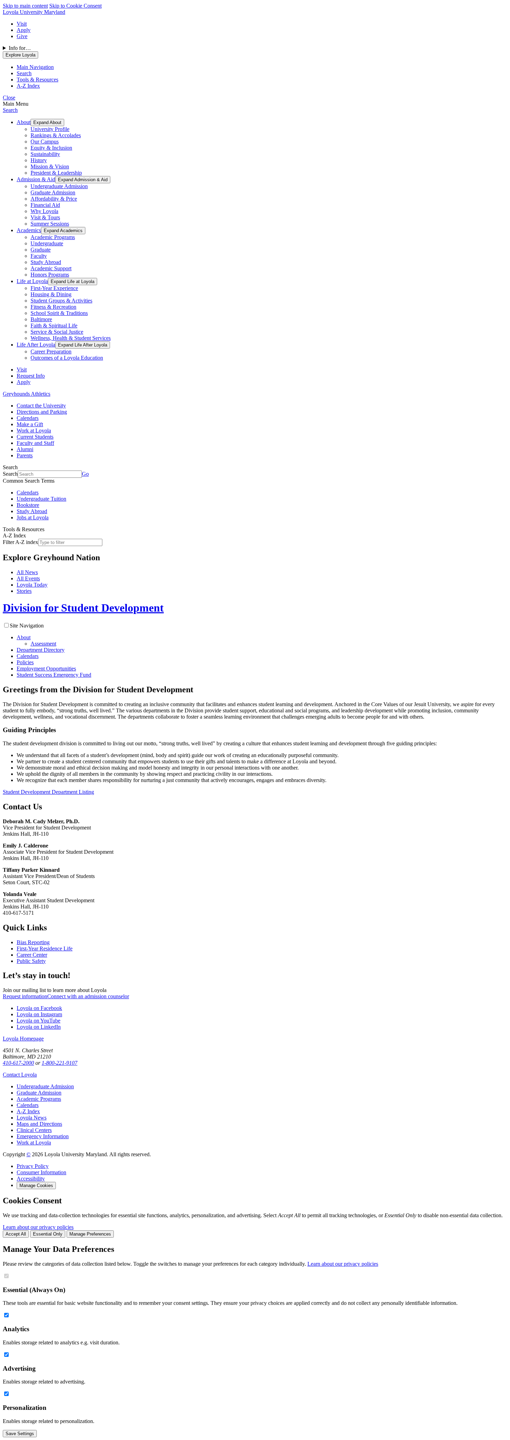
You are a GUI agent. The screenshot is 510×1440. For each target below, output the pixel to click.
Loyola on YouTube (38, 1021)
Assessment (43, 644)
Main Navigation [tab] (35, 67)
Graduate (41, 250)
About (24, 122)
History (39, 160)
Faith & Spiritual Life (54, 325)
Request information (25, 996)
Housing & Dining (51, 294)
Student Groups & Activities (61, 301)
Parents (25, 455)
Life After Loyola (36, 345)
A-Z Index (28, 1111)
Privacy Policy (33, 1166)
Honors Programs (50, 275)
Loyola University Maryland (34, 12)
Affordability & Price (54, 199)
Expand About (47, 122)
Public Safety (31, 961)
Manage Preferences (90, 1234)
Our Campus (45, 141)
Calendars (28, 418)
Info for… (20, 48)
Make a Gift (30, 424)
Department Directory (41, 650)
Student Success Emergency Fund (54, 675)
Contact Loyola (20, 1075)
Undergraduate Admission (59, 186)
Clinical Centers (34, 1130)
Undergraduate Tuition (41, 499)
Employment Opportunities (46, 668)
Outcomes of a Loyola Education (67, 358)
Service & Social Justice (57, 332)
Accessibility (31, 1179)
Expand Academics (63, 230)
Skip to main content (25, 6)
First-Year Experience (54, 288)
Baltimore (41, 319)
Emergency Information (43, 1136)
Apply (24, 30)
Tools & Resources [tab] (37, 79)
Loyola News (31, 1118)
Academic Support (51, 268)
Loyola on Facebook (39, 1008)
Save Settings (20, 1433)
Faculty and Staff (35, 443)
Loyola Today (32, 585)
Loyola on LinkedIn (39, 1027)
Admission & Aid (36, 179)
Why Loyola (44, 211)
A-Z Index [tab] (28, 86)
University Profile (50, 129)
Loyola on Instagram (39, 1014)
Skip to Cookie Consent (75, 6)
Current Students (35, 437)
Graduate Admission (53, 192)
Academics (29, 230)
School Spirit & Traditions (59, 313)
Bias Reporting (33, 942)
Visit (22, 24)
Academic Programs (53, 237)
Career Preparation (51, 351)
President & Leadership (56, 173)
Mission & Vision (50, 166)
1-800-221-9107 (59, 1063)
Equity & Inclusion (51, 148)
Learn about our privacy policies (38, 1227)
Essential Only (47, 1234)
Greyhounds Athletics (26, 394)
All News (27, 572)
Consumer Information (41, 1172)
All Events (28, 578)
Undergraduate (47, 243)
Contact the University (41, 406)
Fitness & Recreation (53, 307)
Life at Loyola (32, 281)
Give (22, 36)
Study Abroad (46, 262)
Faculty (39, 256)
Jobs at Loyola (33, 517)
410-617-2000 (18, 1063)
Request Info (31, 376)
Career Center (32, 955)
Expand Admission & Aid (83, 179)
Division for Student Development (83, 608)
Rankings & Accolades (56, 135)
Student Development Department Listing (48, 792)
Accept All (16, 1234)
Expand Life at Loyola (72, 281)
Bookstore (28, 505)
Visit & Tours (45, 217)
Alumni (25, 449)
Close (9, 97)
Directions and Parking (42, 412)
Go (85, 474)
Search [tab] (24, 73)
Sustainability (45, 154)
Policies (25, 662)
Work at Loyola (34, 430)
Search (10, 110)
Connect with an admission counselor (88, 996)
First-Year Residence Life (45, 948)
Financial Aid (45, 205)
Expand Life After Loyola (82, 345)
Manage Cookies (36, 1185)
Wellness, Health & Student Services (71, 338)
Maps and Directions (39, 1124)
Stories (24, 591)
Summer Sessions (50, 224)
